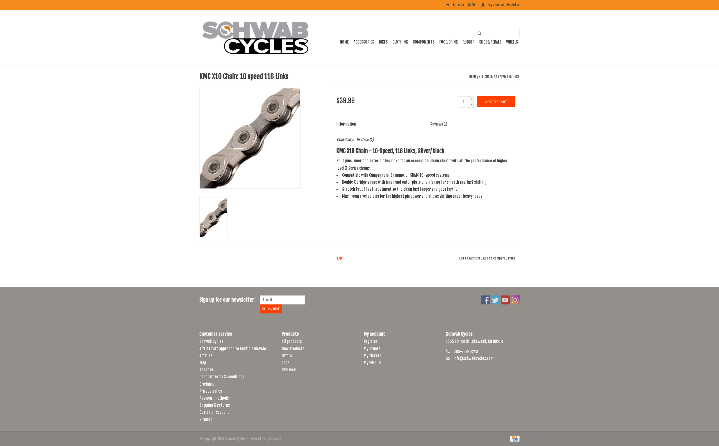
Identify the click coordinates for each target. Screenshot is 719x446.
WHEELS (512, 42)
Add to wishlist (470, 258)
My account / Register (504, 5)
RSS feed (289, 369)
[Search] (477, 33)
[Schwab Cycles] (255, 38)
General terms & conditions (221, 376)
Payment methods (214, 398)
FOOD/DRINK (448, 42)
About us (206, 369)
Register (370, 341)
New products (293, 348)
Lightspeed (273, 438)
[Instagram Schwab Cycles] (515, 299)
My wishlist (373, 362)
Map (202, 362)
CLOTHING (400, 42)
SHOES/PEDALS (490, 42)
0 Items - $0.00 (464, 5)
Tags (285, 362)
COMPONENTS (423, 42)
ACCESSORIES (364, 42)
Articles (205, 355)
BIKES (383, 42)
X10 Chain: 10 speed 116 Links (499, 77)
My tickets (372, 355)
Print (511, 258)
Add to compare (494, 258)
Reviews (438, 124)
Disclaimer (207, 384)
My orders (372, 348)
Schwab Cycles (211, 341)
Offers (287, 355)
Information (346, 124)
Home (344, 42)
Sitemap (206, 419)
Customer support (214, 412)
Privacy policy (210, 391)
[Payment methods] (514, 438)
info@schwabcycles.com (473, 358)
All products (292, 341)
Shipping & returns (214, 405)
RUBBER (468, 42)
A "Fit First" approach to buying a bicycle (232, 348)
